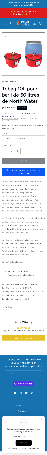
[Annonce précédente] (5, 13)
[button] (5, 23)
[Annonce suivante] (42, 13)
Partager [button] (9, 307)
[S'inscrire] (39, 374)
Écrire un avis (23, 338)
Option (5, 133)
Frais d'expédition (10, 118)
